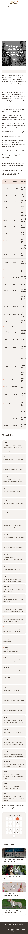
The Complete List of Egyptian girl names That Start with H (13, 860)
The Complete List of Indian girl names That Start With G (12, 894)
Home (4, 71)
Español (7, 929)
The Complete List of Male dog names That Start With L (12, 911)
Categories (9, 6)
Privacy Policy (12, 930)
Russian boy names (17, 71)
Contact (14, 9)
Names (14, 59)
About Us (19, 6)
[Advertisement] (14, 26)
